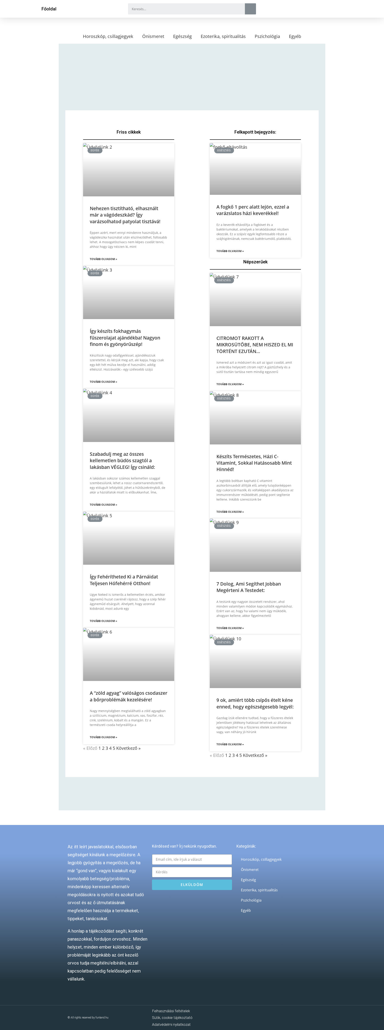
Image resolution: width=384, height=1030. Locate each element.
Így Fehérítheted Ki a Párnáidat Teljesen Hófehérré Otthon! (124, 580)
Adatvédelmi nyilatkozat (171, 1024)
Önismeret (153, 36)
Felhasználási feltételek (171, 1011)
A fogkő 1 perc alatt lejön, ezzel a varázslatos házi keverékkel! (252, 210)
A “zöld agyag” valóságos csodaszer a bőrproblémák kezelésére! (128, 696)
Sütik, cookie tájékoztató (172, 1017)
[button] (49, 9)
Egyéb (295, 36)
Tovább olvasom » (103, 259)
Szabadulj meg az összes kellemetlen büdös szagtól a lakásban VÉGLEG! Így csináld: (122, 460)
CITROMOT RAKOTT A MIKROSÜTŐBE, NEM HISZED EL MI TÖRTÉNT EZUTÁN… (254, 344)
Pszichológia (267, 36)
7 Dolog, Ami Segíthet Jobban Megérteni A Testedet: (248, 587)
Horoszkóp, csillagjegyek (108, 36)
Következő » (128, 748)
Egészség (182, 36)
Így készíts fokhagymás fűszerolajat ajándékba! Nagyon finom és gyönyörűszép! (125, 337)
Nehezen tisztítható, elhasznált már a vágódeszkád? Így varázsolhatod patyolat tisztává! (125, 215)
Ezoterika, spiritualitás (223, 36)
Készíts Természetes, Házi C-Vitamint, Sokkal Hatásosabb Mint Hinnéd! (254, 463)
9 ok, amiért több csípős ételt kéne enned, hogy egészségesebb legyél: (255, 703)
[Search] (250, 8)
